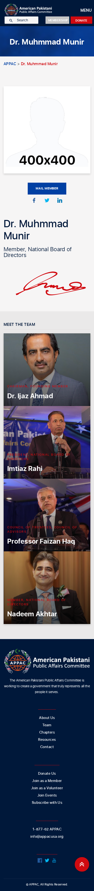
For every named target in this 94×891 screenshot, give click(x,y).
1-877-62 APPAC (47, 829)
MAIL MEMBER (47, 188)
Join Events (47, 795)
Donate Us (47, 773)
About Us (47, 718)
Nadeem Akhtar (32, 614)
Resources (47, 739)
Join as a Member (47, 781)
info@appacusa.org (47, 836)
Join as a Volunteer (47, 788)
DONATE (81, 20)
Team (47, 725)
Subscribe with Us (47, 802)
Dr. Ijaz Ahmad (30, 396)
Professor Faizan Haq (41, 541)
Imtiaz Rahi (24, 469)
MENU (86, 10)
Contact (47, 747)
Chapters (47, 732)
